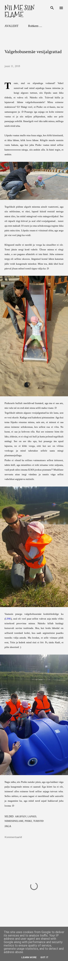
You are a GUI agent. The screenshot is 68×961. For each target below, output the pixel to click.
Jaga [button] (8, 826)
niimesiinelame (14, 821)
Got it (44, 957)
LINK (8, 618)
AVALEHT (12, 26)
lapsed (32, 816)
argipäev (20, 816)
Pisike (28, 821)
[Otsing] (52, 7)
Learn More (29, 957)
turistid (38, 821)
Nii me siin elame (20, 11)
